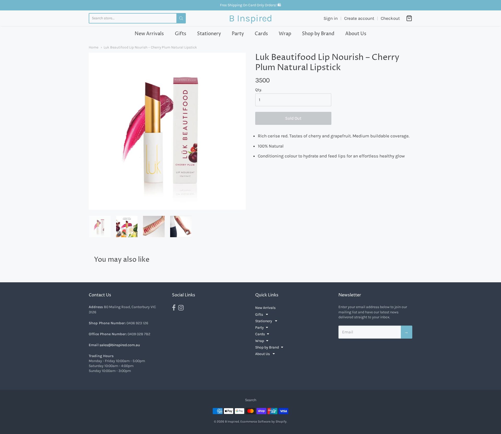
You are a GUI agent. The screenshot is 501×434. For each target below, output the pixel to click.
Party (238, 33)
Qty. (258, 90)
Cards (261, 33)
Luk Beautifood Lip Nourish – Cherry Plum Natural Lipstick (150, 47)
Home (93, 47)
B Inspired (250, 18)
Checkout (390, 18)
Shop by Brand (318, 33)
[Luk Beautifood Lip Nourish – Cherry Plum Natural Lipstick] (100, 226)
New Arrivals (149, 33)
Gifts (180, 33)
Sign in (331, 18)
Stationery (209, 33)
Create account (359, 18)
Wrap (285, 33)
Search (250, 400)
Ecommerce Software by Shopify (263, 421)
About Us (355, 33)
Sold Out (293, 118)
